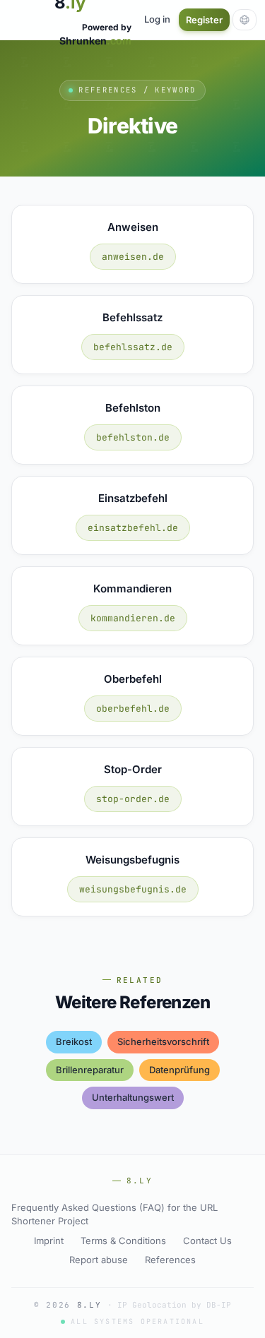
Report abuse (98, 1259)
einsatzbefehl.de (133, 528)
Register (204, 19)
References (170, 1259)
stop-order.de (133, 799)
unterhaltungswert (133, 1097)
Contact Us (207, 1240)
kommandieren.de (132, 618)
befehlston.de (133, 437)
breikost (74, 1041)
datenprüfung (179, 1069)
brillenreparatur (90, 1069)
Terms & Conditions (123, 1240)
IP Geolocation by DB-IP (174, 1305)
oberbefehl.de (133, 709)
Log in (157, 19)
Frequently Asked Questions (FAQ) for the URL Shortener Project (114, 1214)
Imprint (49, 1240)
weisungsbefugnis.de (133, 889)
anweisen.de (133, 257)
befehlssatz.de (132, 347)
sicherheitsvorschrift (163, 1041)
